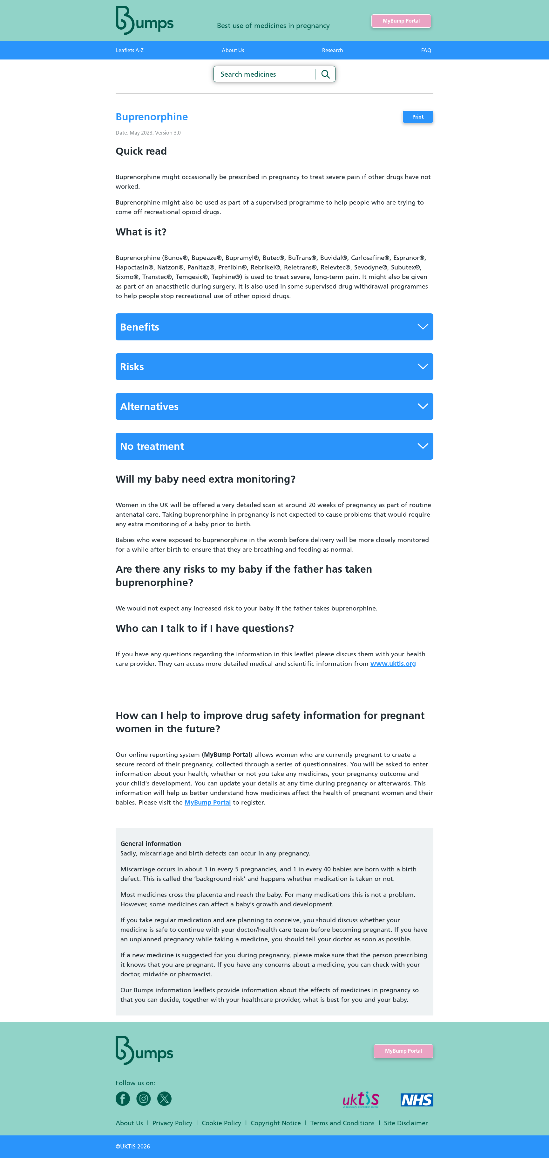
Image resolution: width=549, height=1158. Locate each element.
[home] (144, 20)
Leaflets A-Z (130, 50)
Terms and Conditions (342, 1123)
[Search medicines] (325, 74)
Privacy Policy (172, 1123)
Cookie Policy (221, 1123)
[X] (164, 1099)
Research (332, 50)
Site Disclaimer (406, 1123)
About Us (233, 50)
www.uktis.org (393, 663)
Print (418, 117)
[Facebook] (123, 1099)
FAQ (426, 50)
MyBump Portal (401, 21)
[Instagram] (143, 1099)
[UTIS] (361, 1101)
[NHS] (417, 1100)
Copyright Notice (276, 1123)
